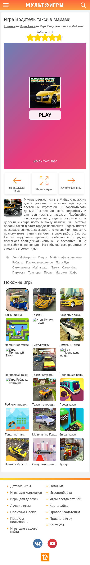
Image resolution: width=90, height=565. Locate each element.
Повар (48, 272)
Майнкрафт (41, 267)
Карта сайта (59, 505)
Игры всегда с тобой (65, 499)
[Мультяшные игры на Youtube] (52, 543)
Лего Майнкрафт (23, 257)
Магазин (61, 272)
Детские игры (20, 486)
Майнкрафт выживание (66, 257)
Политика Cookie (23, 512)
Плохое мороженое (39, 262)
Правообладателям (65, 512)
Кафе (73, 272)
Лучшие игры (20, 505)
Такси (55, 267)
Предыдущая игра (17, 189)
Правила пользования (20, 520)
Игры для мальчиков (26, 492)
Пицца (42, 257)
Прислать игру (61, 518)
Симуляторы (21, 267)
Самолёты (69, 267)
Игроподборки (61, 492)
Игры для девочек (24, 499)
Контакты (57, 525)
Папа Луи (62, 262)
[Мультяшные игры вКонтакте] (37, 543)
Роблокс (17, 262)
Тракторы (34, 272)
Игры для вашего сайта (23, 530)
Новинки (56, 486)
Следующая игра (71, 187)
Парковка (18, 272)
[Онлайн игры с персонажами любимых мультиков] (44, 5)
